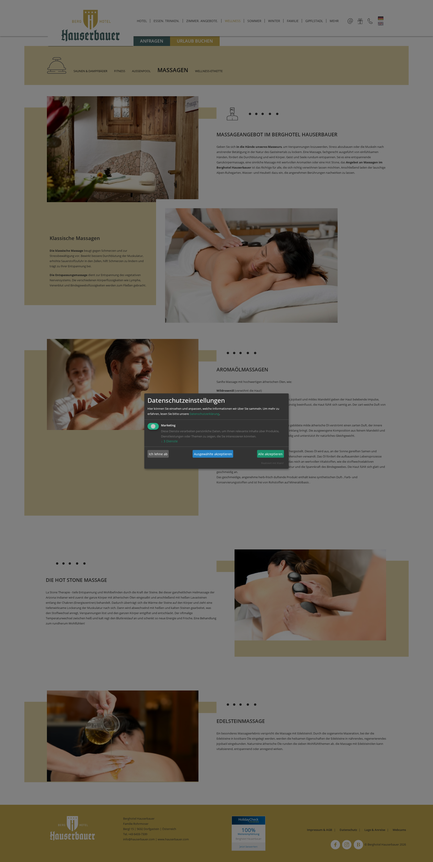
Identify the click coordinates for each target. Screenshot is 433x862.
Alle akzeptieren (270, 454)
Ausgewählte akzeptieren (213, 454)
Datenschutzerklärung (204, 414)
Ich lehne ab (158, 454)
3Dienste (169, 441)
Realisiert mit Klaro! (272, 463)
